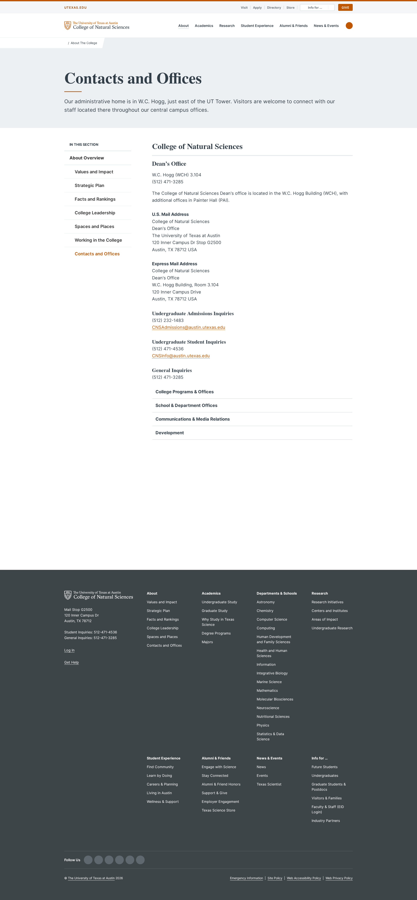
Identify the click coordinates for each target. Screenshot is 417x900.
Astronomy (266, 602)
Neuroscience (268, 708)
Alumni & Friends (294, 25)
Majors (207, 642)
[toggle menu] (124, 171)
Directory (274, 7)
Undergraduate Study (219, 602)
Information (266, 664)
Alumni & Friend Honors (221, 784)
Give (345, 7)
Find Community (160, 767)
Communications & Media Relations (193, 419)
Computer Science (272, 619)
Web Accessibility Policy (304, 878)
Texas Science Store (218, 810)
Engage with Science (219, 767)
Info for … (320, 758)
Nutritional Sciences (273, 716)
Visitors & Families (327, 798)
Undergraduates (325, 775)
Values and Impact (94, 171)
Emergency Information (246, 878)
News (261, 767)
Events (262, 775)
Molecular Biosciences (275, 699)
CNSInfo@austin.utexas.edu (181, 355)
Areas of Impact (325, 619)
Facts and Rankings (95, 199)
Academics (204, 25)
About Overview (87, 158)
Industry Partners (326, 820)
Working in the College (98, 240)
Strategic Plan (89, 185)
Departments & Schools (277, 593)
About (183, 25)
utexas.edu (75, 7)
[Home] (65, 42)
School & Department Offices (186, 405)
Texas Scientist (269, 784)
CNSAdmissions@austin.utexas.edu (188, 327)
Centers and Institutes (330, 610)
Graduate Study (215, 610)
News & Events (326, 25)
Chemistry (265, 610)
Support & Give (214, 793)
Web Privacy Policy (339, 878)
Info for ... (315, 7)
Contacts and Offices (97, 253)
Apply (257, 7)
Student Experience (257, 25)
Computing (266, 628)
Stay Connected (215, 775)
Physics (263, 725)
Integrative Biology (272, 673)
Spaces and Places (94, 226)
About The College (84, 43)
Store (290, 7)
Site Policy (275, 878)
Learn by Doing (159, 775)
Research (227, 25)
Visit (244, 7)
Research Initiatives (327, 602)
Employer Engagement (220, 801)
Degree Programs (216, 633)
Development (170, 432)
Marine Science (269, 682)
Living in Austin (159, 793)
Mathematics (267, 690)
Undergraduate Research (332, 628)
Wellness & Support (163, 801)
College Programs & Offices (185, 391)
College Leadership (95, 212)
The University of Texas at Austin (91, 878)
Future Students (325, 767)
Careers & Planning (162, 784)
